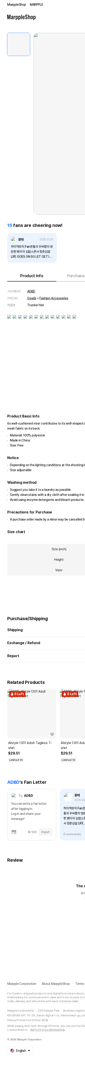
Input (45, 832)
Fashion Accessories (53, 298)
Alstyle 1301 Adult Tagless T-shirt (30, 745)
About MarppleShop (56, 984)
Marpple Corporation (21, 984)
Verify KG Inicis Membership (47, 1029)
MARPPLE (36, 4)
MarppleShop (16, 4)
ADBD (31, 291)
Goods (31, 298)
